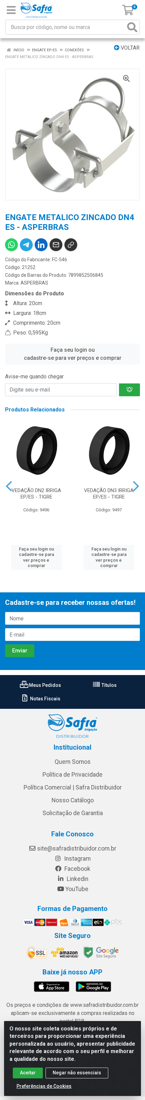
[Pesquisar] (132, 27)
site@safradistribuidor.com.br (76, 848)
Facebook (76, 868)
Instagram (77, 858)
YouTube (76, 889)
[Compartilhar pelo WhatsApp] (11, 244)
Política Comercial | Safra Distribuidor (73, 787)
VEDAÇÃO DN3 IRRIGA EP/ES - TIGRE (109, 493)
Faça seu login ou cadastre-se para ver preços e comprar (72, 354)
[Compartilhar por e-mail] (56, 244)
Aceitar (28, 1072)
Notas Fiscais (44, 698)
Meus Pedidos (44, 685)
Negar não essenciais (77, 1072)
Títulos (108, 685)
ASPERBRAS (34, 283)
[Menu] (11, 10)
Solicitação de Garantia (72, 813)
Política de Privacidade (72, 774)
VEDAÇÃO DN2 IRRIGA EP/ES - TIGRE (36, 493)
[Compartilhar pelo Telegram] (26, 244)
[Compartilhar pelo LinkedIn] (41, 244)
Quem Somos (73, 761)
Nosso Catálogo (73, 800)
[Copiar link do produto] (70, 244)
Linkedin (76, 879)
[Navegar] (9, 486)
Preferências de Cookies (44, 1086)
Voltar (129, 48)
